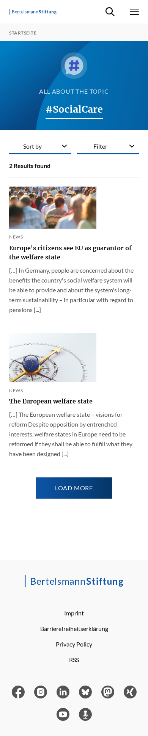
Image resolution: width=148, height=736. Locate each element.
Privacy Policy (74, 644)
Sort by (32, 146)
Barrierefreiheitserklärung (74, 628)
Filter (100, 146)
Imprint (74, 613)
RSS (74, 659)
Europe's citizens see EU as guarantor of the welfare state (70, 252)
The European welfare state (51, 401)
